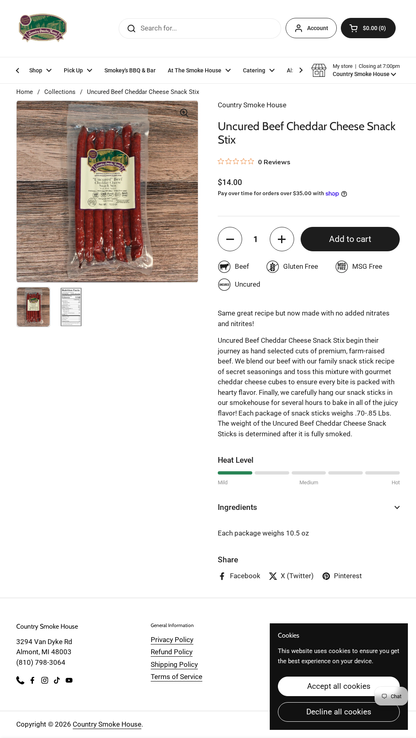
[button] (368, 28)
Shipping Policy (174, 664)
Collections (60, 92)
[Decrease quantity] (230, 239)
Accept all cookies (338, 686)
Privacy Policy (172, 640)
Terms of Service (176, 677)
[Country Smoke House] (42, 28)
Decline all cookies (338, 711)
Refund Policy (172, 652)
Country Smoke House (107, 724)
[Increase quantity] (282, 239)
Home (24, 92)
